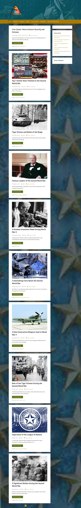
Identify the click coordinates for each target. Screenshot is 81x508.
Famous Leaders (34, 21)
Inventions (15, 21)
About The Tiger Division (53, 21)
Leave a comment (33, 35)
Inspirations (43, 21)
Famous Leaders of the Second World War (29, 180)
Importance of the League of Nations (27, 434)
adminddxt (25, 35)
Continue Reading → (17, 43)
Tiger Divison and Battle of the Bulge (27, 132)
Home (10, 21)
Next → (32, 505)
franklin (24, 86)
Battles (27, 21)
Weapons (22, 21)
